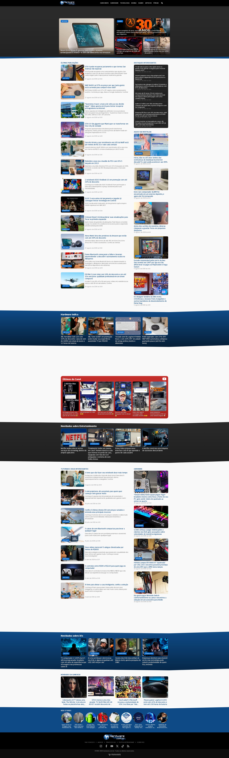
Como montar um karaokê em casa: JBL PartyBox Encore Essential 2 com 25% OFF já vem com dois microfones (150, 123)
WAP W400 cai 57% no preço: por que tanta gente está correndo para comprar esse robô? (105, 86)
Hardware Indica (68, 97)
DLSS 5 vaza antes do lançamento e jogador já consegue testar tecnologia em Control (103, 199)
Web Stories (66, 710)
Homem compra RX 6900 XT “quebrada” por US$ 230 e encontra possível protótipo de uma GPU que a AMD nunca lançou (151, 565)
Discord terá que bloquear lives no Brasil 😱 (123, 414)
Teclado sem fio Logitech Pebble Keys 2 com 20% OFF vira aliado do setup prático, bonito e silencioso (128, 340)
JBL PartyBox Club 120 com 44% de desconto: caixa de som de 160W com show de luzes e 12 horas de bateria (73, 340)
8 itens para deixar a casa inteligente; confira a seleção (106, 585)
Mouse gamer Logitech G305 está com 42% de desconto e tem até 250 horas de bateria (155, 702)
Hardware (114, 3)
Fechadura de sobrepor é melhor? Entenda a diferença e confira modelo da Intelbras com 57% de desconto (151, 86)
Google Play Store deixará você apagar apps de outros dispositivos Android (90, 726)
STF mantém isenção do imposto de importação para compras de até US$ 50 (114, 726)
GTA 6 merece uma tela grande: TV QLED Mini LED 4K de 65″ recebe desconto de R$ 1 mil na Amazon (101, 702)
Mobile (133, 3)
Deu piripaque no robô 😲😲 (87, 413)
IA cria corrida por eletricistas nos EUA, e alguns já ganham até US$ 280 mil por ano (100, 660)
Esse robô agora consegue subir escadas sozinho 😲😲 (140, 414)
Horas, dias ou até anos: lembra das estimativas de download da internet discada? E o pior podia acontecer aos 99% (150, 160)
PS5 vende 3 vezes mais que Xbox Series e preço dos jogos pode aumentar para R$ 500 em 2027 (78, 726)
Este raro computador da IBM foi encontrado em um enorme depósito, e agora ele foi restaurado (149, 194)
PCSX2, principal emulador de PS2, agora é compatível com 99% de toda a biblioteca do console (126, 726)
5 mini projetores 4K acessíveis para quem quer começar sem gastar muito (103, 492)
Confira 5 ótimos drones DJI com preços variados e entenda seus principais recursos (104, 511)
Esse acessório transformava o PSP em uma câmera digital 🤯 (158, 414)
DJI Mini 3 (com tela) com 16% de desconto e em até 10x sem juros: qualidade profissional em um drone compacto (105, 276)
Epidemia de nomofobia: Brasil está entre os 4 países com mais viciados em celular (162, 726)
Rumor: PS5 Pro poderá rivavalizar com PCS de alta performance (150, 726)
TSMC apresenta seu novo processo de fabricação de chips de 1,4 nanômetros (102, 726)
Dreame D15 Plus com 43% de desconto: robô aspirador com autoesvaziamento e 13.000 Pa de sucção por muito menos (151, 114)
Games (140, 3)
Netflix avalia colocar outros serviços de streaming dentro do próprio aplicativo (73, 450)
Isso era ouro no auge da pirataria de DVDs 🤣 (106, 413)
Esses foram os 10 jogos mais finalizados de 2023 (66, 726)
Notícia (65, 172)
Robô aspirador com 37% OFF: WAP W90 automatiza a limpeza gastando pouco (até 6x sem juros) (154, 340)
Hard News (104, 3)
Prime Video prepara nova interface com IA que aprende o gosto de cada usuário (127, 450)
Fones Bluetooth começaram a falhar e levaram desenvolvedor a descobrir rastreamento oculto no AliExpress (105, 256)
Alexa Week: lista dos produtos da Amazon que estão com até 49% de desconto (105, 237)
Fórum (156, 3)
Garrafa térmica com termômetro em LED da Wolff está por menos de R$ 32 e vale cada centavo (106, 143)
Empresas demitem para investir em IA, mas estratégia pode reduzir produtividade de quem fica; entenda (155, 661)
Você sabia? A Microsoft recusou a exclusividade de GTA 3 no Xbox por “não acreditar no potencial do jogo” (128, 702)
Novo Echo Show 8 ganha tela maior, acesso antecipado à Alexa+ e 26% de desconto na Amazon (85, 51)
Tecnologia (125, 3)
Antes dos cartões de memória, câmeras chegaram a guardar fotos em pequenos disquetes (149, 228)
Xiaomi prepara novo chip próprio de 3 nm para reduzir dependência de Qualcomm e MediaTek (150, 77)
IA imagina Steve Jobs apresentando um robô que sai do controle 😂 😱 (70, 414)
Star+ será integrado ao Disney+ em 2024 (138, 726)
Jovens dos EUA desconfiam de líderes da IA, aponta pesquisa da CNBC (128, 660)
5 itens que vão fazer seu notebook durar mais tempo (106, 473)
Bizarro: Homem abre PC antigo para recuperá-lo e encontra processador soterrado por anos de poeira (157, 50)
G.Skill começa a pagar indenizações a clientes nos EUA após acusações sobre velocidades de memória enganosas (149, 532)
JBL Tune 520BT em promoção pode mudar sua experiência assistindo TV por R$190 (100, 339)
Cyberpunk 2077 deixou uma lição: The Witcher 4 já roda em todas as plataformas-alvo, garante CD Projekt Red (74, 702)
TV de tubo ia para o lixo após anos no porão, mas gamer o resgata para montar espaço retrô (150, 68)
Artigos (148, 3)
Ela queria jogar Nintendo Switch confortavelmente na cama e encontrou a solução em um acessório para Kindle (150, 597)
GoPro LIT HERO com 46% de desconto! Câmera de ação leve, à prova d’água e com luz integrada (151, 105)
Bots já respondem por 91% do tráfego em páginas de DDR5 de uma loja (128, 51)
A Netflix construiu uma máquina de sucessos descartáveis (155, 449)
